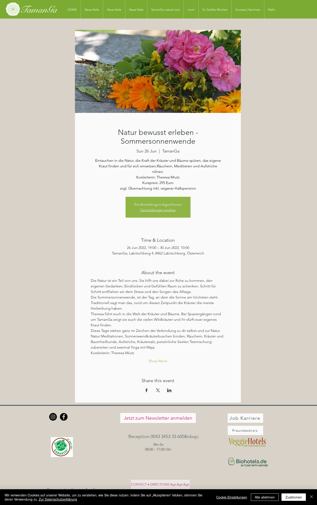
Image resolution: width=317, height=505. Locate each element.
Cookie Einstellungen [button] (231, 497)
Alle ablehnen (265, 497)
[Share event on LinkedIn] (169, 390)
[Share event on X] (158, 390)
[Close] (311, 497)
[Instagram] (53, 417)
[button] (158, 436)
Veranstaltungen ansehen (158, 210)
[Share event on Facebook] (146, 390)
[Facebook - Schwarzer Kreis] (64, 417)
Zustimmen (293, 497)
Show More (158, 361)
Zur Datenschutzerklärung (58, 499)
